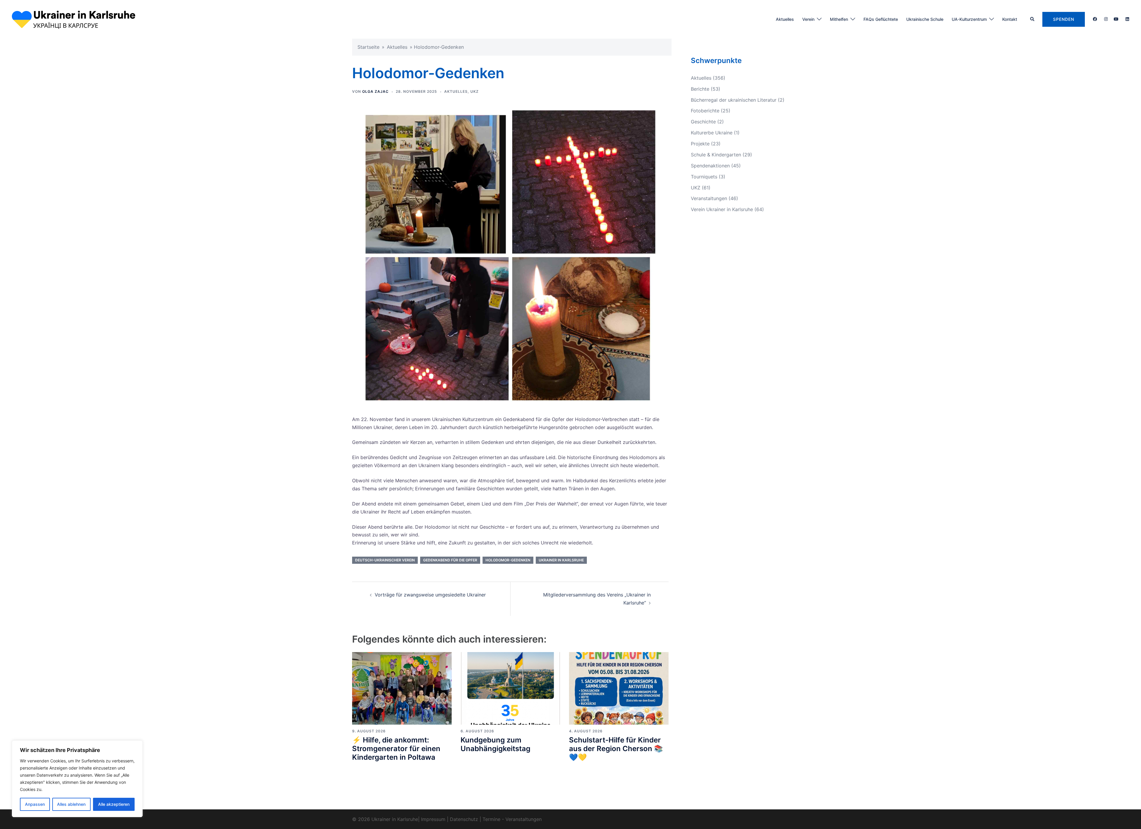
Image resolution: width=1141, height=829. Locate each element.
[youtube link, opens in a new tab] (1116, 18)
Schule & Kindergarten (716, 155)
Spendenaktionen (710, 166)
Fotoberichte (705, 111)
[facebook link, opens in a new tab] (1094, 18)
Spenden (1063, 19)
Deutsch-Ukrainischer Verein (385, 560)
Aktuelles (785, 19)
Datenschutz (464, 819)
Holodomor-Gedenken (508, 560)
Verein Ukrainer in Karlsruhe (722, 209)
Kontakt (1009, 19)
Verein (808, 19)
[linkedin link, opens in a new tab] (1126, 18)
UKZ (474, 91)
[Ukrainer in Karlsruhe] (73, 19)
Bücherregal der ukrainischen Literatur (733, 100)
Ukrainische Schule (924, 19)
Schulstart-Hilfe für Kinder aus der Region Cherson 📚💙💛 (616, 749)
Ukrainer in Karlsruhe (561, 560)
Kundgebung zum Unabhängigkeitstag (495, 744)
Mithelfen (839, 19)
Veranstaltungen (709, 198)
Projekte (700, 144)
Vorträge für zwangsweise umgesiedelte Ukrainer (430, 595)
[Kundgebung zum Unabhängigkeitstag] (510, 688)
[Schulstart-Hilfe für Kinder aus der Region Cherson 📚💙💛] (619, 688)
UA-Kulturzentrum (969, 19)
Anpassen (35, 804)
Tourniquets (704, 177)
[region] (77, 778)
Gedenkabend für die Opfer (450, 560)
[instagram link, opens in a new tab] (1105, 18)
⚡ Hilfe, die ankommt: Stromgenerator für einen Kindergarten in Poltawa (396, 749)
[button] (1032, 19)
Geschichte (703, 122)
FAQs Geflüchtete (880, 19)
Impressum (433, 819)
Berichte (700, 89)
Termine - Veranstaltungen (512, 819)
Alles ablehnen (71, 804)
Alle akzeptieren (114, 804)
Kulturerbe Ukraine (711, 133)
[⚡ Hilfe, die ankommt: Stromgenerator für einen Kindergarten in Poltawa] (402, 688)
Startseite (368, 47)
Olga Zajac (375, 91)
